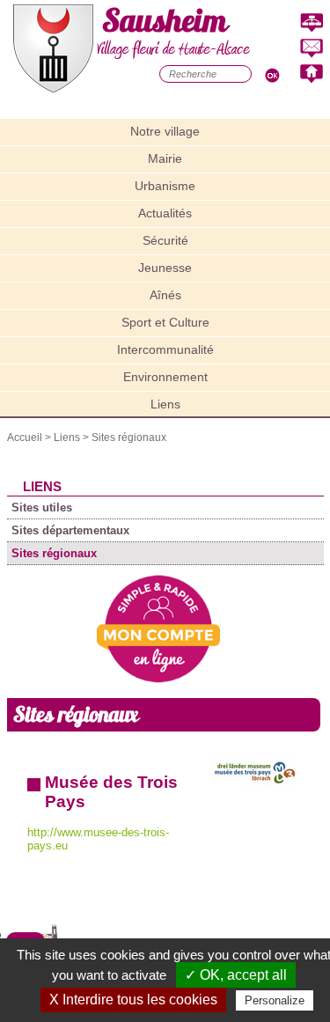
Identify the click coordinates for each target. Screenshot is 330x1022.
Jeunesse (165, 268)
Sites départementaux (70, 530)
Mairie (165, 158)
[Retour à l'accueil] (311, 74)
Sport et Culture (165, 322)
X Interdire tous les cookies (133, 999)
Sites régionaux (129, 437)
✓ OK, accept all (236, 974)
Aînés (165, 295)
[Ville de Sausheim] (53, 88)
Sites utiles (41, 507)
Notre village (165, 131)
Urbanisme (165, 186)
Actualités (165, 213)
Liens (165, 404)
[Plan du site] (311, 23)
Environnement (165, 377)
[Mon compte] (158, 679)
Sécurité (165, 240)
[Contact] (311, 49)
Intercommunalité (165, 349)
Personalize (274, 1000)
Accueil (24, 437)
